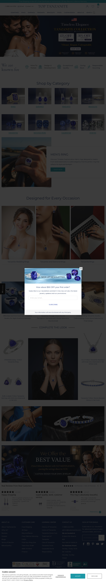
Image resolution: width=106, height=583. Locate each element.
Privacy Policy (28, 580)
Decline (94, 576)
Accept (78, 576)
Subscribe (53, 304)
